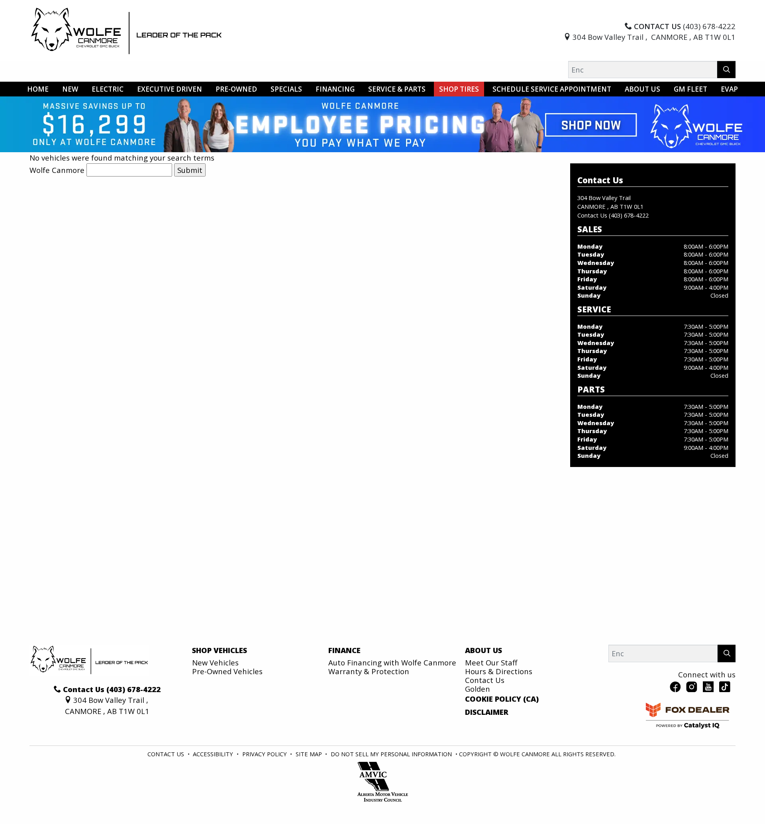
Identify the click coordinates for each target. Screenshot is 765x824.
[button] (38, 89)
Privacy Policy (265, 754)
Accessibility (214, 754)
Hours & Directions (498, 671)
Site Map (310, 754)
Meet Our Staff (491, 662)
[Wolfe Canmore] (126, 30)
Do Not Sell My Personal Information (392, 754)
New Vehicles (215, 662)
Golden (477, 689)
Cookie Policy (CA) (502, 699)
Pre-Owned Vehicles (227, 671)
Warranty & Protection (368, 671)
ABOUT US (483, 650)
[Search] (726, 69)
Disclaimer (486, 712)
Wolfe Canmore (56, 170)
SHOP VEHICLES (219, 650)
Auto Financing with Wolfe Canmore (392, 662)
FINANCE (344, 650)
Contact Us (484, 680)
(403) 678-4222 (629, 215)
